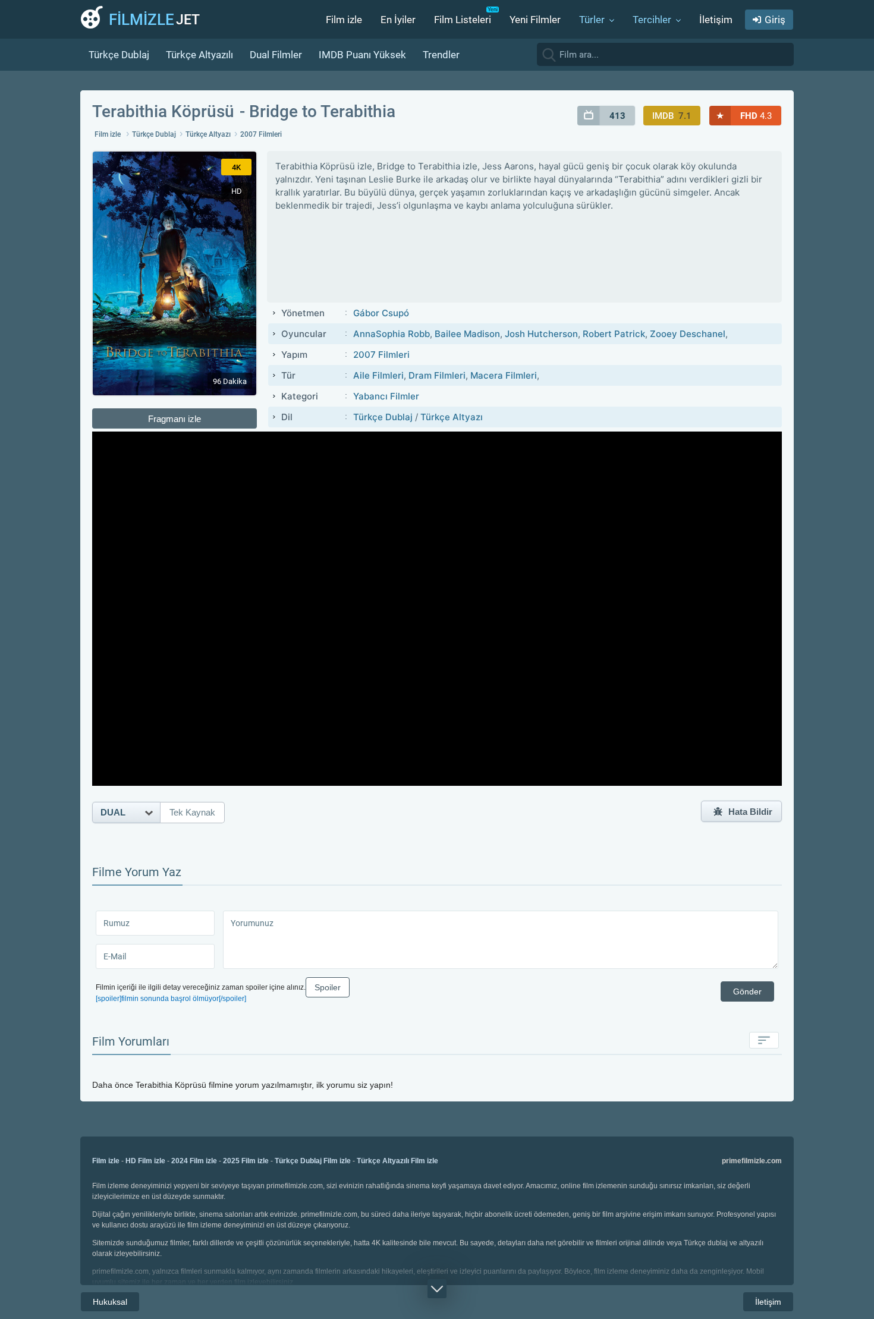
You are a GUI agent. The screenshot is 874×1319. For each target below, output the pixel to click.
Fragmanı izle (174, 419)
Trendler (441, 55)
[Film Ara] (782, 54)
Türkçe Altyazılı (199, 55)
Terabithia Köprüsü (163, 111)
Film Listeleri (462, 20)
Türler (592, 20)
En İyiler (398, 20)
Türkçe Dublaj (119, 55)
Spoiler (328, 987)
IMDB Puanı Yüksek (362, 55)
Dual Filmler (276, 55)
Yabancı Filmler (386, 396)
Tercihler (652, 20)
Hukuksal (110, 1302)
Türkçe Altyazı (208, 134)
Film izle (344, 20)
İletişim (715, 20)
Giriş (775, 20)
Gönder (747, 991)
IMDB (671, 116)
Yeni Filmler (535, 20)
